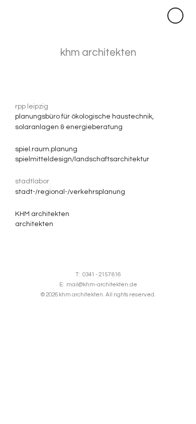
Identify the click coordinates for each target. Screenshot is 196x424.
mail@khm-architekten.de (101, 284)
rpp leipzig (31, 106)
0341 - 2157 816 (101, 274)
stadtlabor (32, 181)
